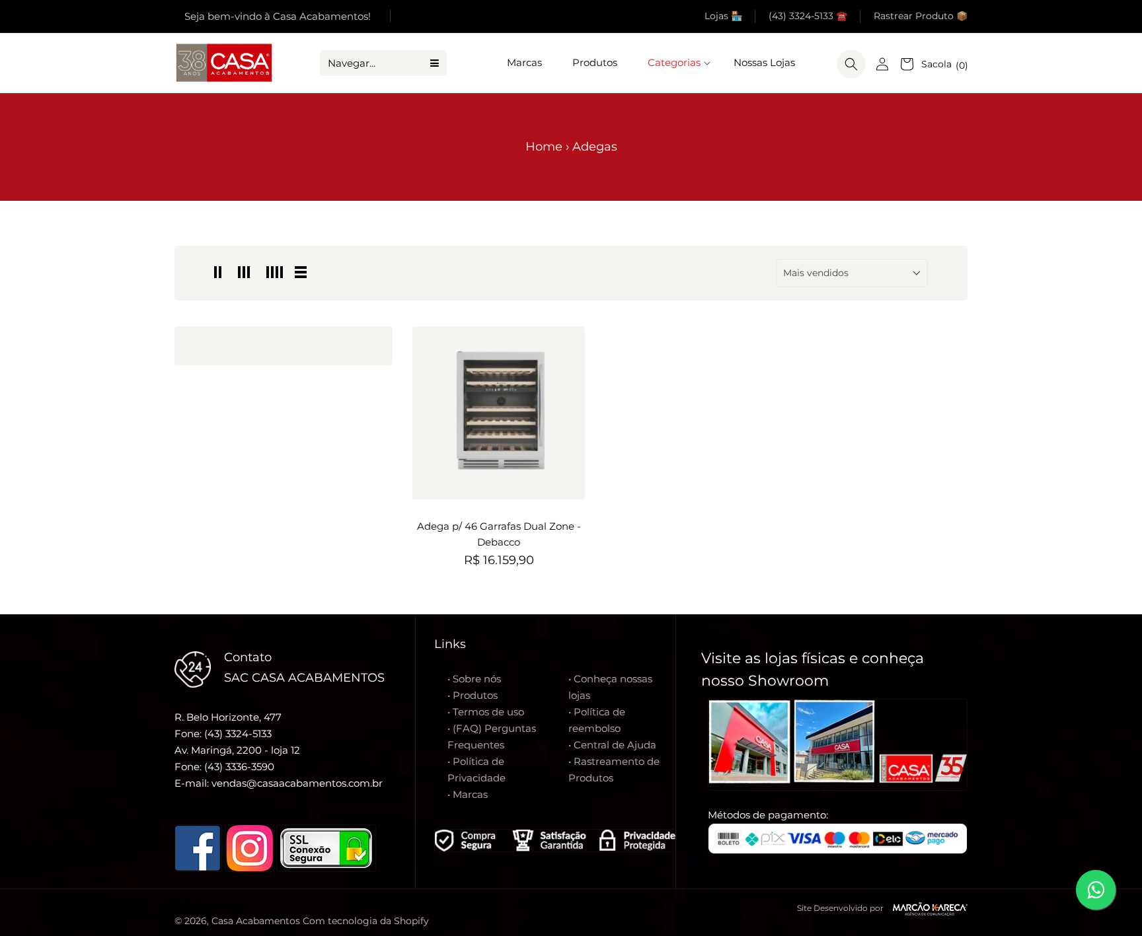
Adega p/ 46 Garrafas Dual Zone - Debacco (499, 534)
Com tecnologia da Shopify (366, 921)
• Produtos (472, 695)
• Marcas (467, 794)
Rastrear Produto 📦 (921, 16)
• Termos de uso (485, 711)
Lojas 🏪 (723, 16)
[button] (675, 62)
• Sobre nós (474, 678)
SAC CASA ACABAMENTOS (304, 677)
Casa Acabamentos (255, 921)
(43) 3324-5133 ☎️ (808, 16)
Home (543, 146)
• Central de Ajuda (612, 744)
